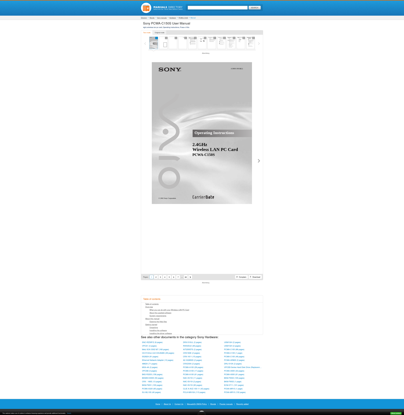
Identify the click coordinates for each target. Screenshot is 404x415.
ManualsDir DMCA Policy (197, 404)
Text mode (146, 32)
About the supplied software (160, 312)
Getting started (151, 324)
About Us (167, 404)
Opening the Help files (158, 321)
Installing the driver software (161, 333)
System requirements (158, 315)
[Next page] (259, 161)
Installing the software (158, 330)
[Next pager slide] (259, 43)
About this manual (152, 318)
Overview (149, 307)
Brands (213, 404)
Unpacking (154, 327)
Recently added (242, 404)
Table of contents (152, 304)
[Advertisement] (202, 57)
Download (256, 277)
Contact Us (179, 404)
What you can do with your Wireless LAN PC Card (169, 309)
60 (186, 277)
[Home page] (146, 8)
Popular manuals (226, 404)
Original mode (159, 32)
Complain (242, 277)
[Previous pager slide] (145, 43)
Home (157, 404)
